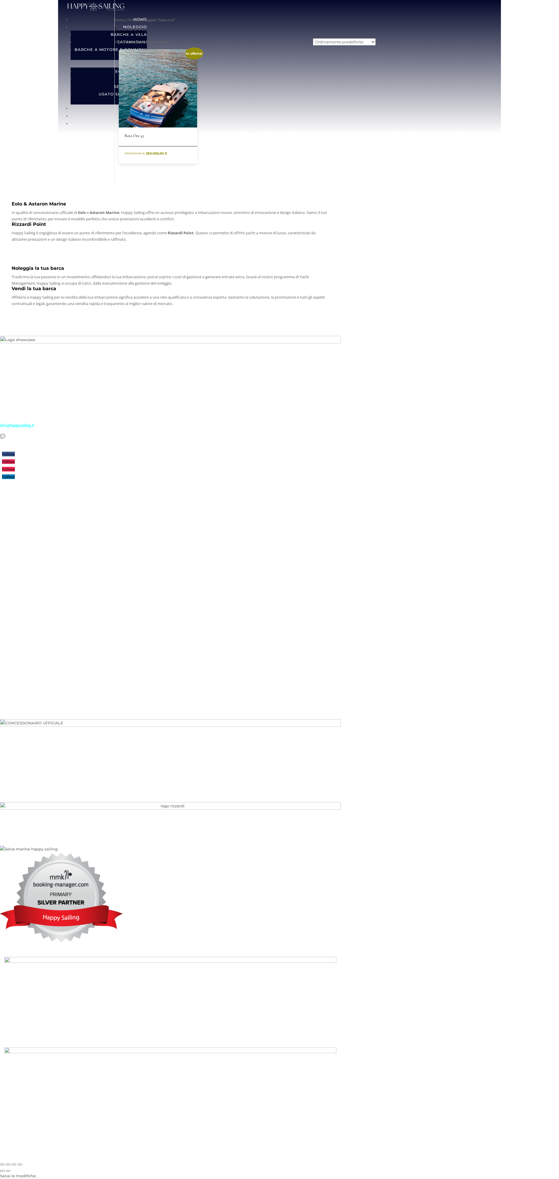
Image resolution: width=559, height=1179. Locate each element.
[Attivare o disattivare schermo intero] (8, 1164)
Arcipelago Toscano (17, 590)
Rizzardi (7, 552)
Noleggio (7, 512)
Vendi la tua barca (15, 639)
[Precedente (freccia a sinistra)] (2, 1171)
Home (119, 20)
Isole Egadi (9, 600)
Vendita (6, 532)
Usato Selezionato (15, 629)
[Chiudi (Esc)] (19, 1164)
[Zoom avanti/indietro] (2, 1164)
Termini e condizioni (17, 678)
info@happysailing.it (17, 425)
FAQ (3, 658)
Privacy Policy (11, 668)
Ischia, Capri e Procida (19, 581)
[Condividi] (14, 1164)
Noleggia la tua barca (17, 648)
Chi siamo (9, 503)
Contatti (6, 561)
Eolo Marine (10, 542)
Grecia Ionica (11, 610)
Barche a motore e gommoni (111, 49)
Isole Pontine (11, 571)
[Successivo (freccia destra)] (8, 1171)
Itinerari (7, 522)
